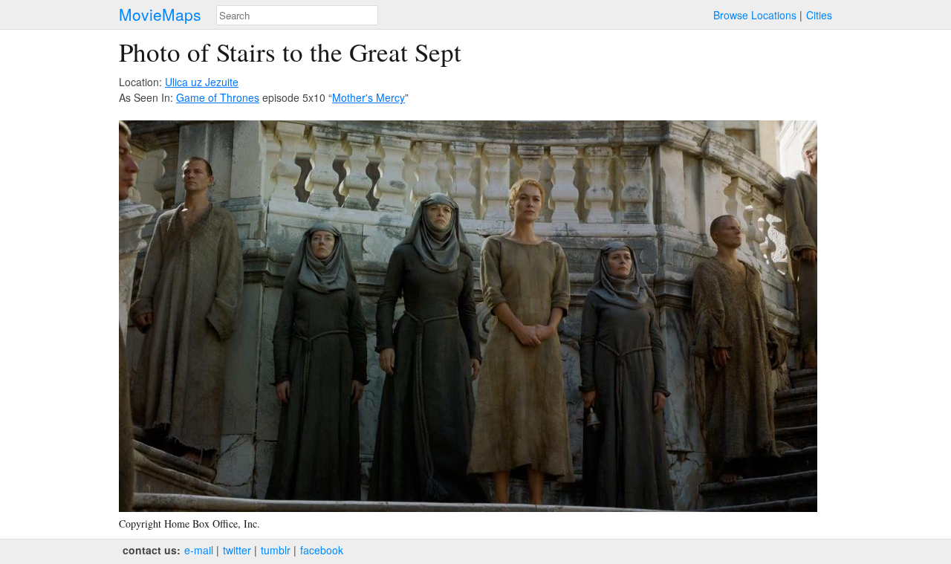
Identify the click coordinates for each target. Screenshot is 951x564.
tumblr (276, 549)
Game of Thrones (217, 97)
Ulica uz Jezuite (201, 81)
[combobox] (297, 15)
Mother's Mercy (368, 97)
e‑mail (198, 549)
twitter (237, 549)
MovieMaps (160, 14)
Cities (819, 14)
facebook (321, 549)
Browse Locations (754, 14)
